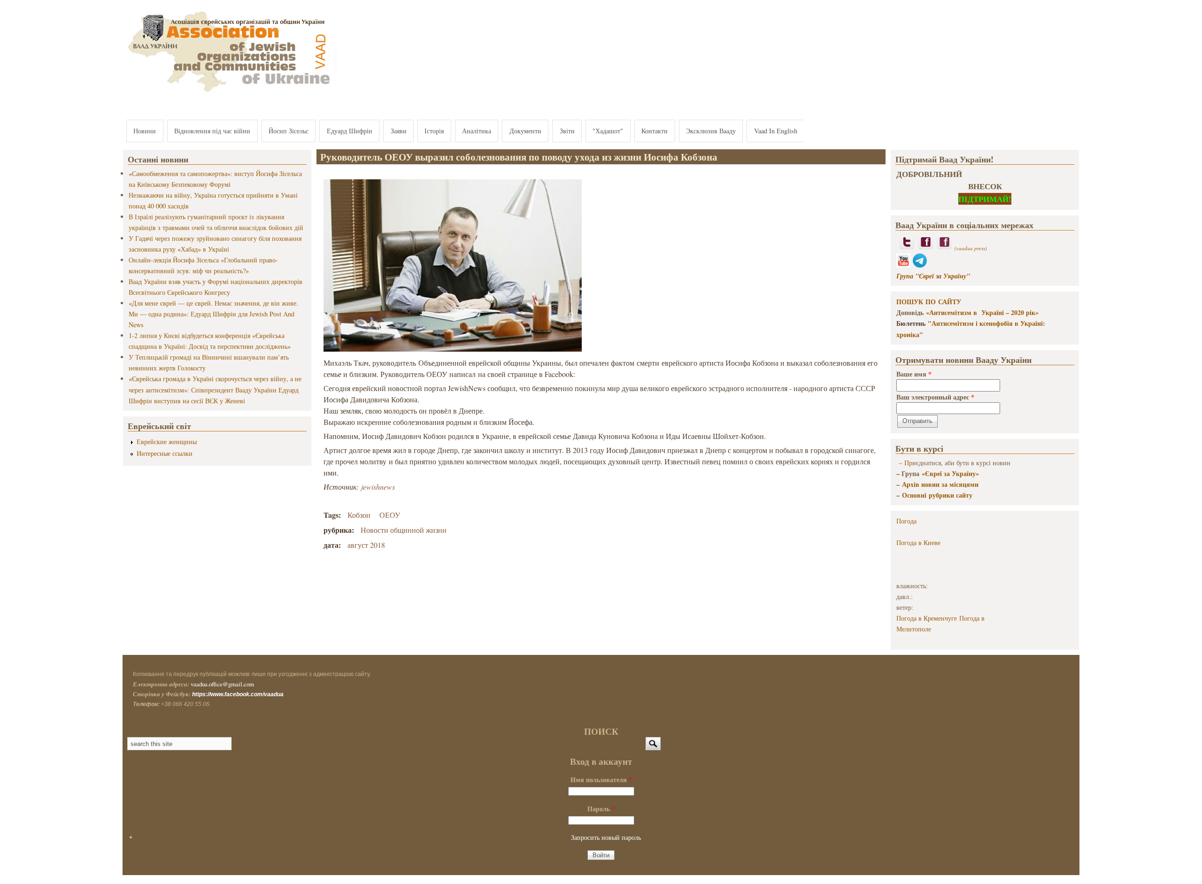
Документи (525, 130)
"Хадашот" (608, 130)
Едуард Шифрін (349, 130)
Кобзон (358, 515)
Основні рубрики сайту (937, 495)
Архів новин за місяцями (940, 484)
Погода (906, 520)
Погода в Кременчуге (926, 618)
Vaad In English (775, 130)
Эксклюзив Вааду (711, 130)
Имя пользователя (601, 779)
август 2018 (366, 545)
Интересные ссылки (165, 453)
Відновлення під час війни (212, 130)
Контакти (654, 130)
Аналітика (476, 130)
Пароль (601, 809)
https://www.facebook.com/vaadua (238, 694)
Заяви (399, 130)
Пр (908, 462)
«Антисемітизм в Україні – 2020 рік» (982, 312)
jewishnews (378, 487)
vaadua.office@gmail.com (222, 684)
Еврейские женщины (167, 441)
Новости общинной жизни (404, 530)
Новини (144, 130)
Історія (434, 130)
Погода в (918, 542)
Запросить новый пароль (606, 837)
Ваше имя (914, 374)
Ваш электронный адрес (935, 397)
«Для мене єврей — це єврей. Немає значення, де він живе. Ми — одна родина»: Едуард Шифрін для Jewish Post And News (213, 314)
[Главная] (230, 93)
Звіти (567, 130)
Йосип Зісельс (288, 130)
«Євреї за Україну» (950, 473)
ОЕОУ (389, 515)
